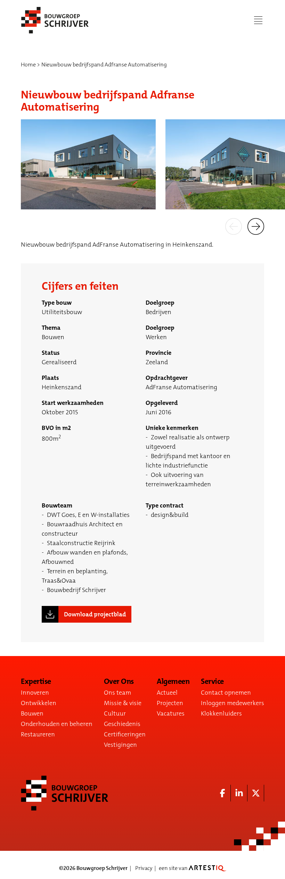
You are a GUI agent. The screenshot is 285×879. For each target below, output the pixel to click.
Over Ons (119, 681)
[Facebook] (222, 793)
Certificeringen (125, 734)
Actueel (167, 692)
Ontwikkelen (38, 703)
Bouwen (32, 713)
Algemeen (173, 681)
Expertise (36, 681)
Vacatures (171, 713)
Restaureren (38, 734)
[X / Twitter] (255, 793)
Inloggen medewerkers (232, 703)
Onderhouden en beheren (56, 724)
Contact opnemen (226, 692)
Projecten (170, 703)
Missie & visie (122, 703)
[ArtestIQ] (207, 868)
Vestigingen (120, 745)
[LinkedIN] (239, 793)
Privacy (143, 868)
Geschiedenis (122, 724)
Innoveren (35, 692)
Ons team (117, 692)
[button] (233, 226)
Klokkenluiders (221, 713)
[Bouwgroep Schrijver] (55, 20)
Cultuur (115, 713)
